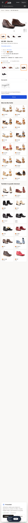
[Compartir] (14, 31)
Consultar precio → (6, 46)
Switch (15, 518)
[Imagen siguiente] (25, 23)
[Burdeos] (4, 68)
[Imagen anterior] (2, 23)
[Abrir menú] (2, 2)
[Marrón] (24, 68)
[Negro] (4, 74)
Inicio (2, 10)
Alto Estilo (9, 50)
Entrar (17, 2)
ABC (25, 6)
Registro (24, 2)
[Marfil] (17, 68)
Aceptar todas (8, 516)
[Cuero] (11, 68)
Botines (7, 10)
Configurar (20, 516)
